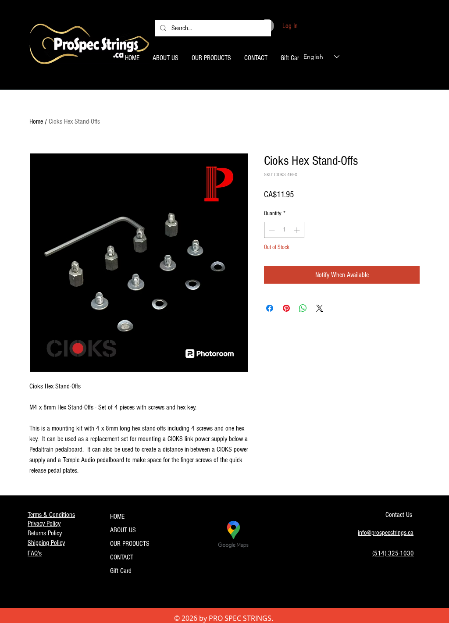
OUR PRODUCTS (130, 544)
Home (36, 121)
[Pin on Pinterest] (286, 308)
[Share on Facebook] (269, 308)
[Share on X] (319, 308)
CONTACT (121, 557)
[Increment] (297, 230)
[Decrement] (270, 230)
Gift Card (121, 571)
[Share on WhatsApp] (303, 308)
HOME (117, 516)
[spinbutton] (284, 230)
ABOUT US (123, 530)
